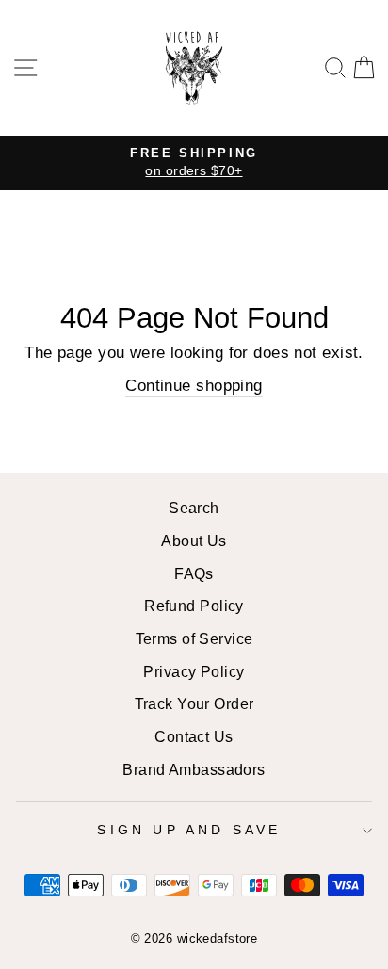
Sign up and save (189, 829)
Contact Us (193, 736)
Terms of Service (194, 638)
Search (194, 507)
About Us (194, 540)
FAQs (194, 573)
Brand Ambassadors (193, 769)
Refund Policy (194, 605)
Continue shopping (193, 385)
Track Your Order (194, 703)
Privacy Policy (193, 671)
